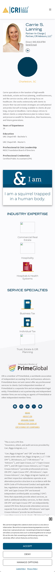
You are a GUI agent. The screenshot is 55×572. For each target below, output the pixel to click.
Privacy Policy (32, 569)
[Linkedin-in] (28, 406)
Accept (27, 546)
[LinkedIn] (28, 50)
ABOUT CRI (27, 416)
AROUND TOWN (27, 420)
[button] (50, 519)
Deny (27, 554)
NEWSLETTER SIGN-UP (27, 423)
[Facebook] (15, 406)
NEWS (27, 412)
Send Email (31, 44)
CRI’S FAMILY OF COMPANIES (27, 427)
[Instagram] (21, 406)
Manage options (27, 562)
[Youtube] (40, 406)
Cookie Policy (21, 569)
